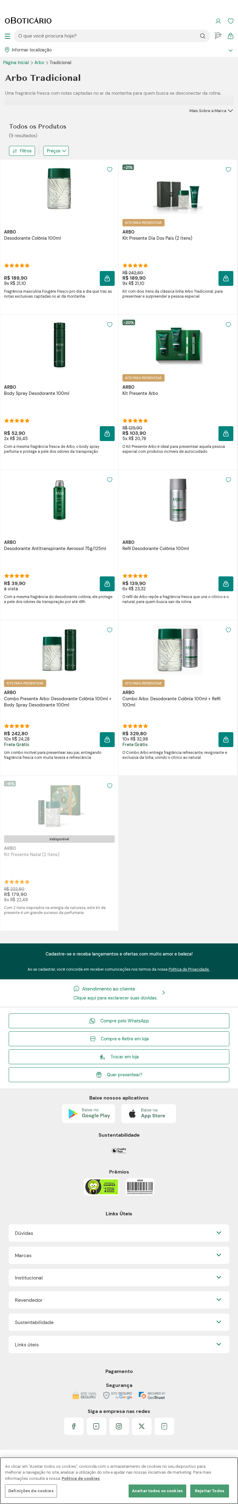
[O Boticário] (28, 21)
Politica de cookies (81, 1478)
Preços (53, 151)
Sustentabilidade (34, 1322)
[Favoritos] (230, 21)
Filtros (26, 151)
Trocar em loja (125, 1057)
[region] (119, 1480)
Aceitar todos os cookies (157, 1490)
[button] (110, 169)
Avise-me (59, 887)
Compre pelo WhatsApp (124, 1021)
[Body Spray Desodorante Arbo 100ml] (59, 344)
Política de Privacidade (189, 969)
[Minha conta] (218, 21)
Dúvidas (24, 1233)
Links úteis (27, 1344)
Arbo (39, 62)
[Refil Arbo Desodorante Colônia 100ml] (178, 499)
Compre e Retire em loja (125, 1039)
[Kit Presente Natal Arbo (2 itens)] (59, 805)
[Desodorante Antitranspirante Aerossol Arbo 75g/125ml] (59, 499)
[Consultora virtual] (218, 36)
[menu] (7, 36)
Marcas (23, 1255)
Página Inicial (16, 62)
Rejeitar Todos (209, 1490)
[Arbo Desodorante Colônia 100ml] (59, 189)
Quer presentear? (124, 1075)
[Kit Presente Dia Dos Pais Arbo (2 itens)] (178, 189)
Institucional (29, 1277)
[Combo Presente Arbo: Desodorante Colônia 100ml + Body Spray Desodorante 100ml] (59, 650)
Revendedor (28, 1300)
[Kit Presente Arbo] (178, 344)
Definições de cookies (31, 1490)
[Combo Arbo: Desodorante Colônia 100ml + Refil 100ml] (178, 650)
